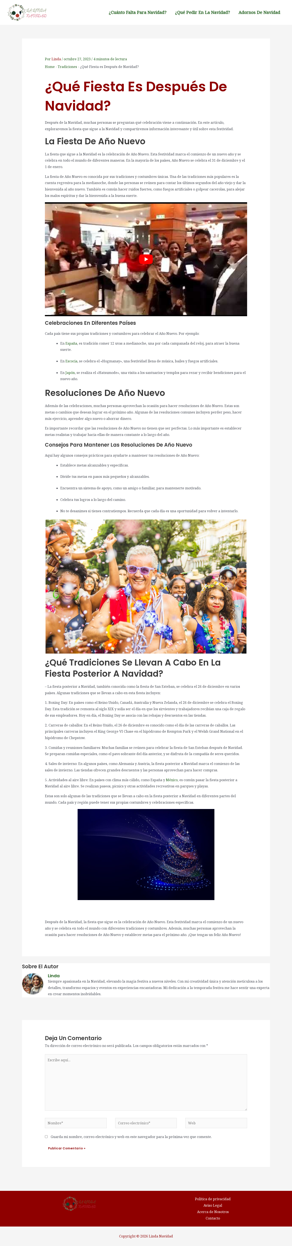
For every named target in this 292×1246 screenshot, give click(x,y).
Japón (70, 372)
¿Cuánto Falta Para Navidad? (138, 12)
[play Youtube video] (146, 259)
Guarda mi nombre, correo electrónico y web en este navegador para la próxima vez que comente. (131, 1136)
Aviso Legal (213, 1205)
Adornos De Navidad (259, 12)
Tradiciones (67, 66)
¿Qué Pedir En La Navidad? (202, 12)
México (172, 780)
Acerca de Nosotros (213, 1211)
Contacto (213, 1218)
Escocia (71, 361)
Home (50, 66)
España (71, 343)
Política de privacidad (213, 1199)
